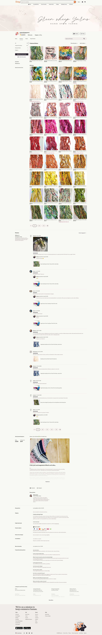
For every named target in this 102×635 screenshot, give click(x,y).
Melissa (37, 256)
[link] (31, 225)
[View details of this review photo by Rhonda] (40, 244)
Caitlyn (34, 380)
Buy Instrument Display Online (20, 590)
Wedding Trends (64, 4)
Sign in (79, 1)
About (26, 38)
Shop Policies (32, 38)
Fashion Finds (51, 4)
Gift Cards (71, 4)
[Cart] (85, 2)
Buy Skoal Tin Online (54, 590)
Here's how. (57, 523)
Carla (34, 271)
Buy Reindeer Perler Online (74, 591)
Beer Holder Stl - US (73, 590)
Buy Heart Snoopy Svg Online (38, 591)
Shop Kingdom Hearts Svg (37, 590)
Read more (48, 481)
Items (16, 38)
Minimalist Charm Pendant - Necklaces (57, 596)
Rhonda (34, 235)
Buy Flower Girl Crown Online (74, 595)
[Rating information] (20, 35)
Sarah (34, 409)
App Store (19, 628)
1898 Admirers (17, 63)
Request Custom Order (22, 54)
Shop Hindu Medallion (55, 595)
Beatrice (34, 330)
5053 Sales (17, 61)
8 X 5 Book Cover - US (37, 595)
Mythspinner (35, 351)
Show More (51, 600)
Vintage (57, 4)
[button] (75, 33)
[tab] (21, 43)
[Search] (74, 2)
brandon (34, 395)
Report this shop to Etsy (19, 67)
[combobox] (46, 2)
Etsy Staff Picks (36, 4)
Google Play (27, 628)
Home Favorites (43, 4)
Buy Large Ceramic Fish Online (20, 595)
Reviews (21, 38)
